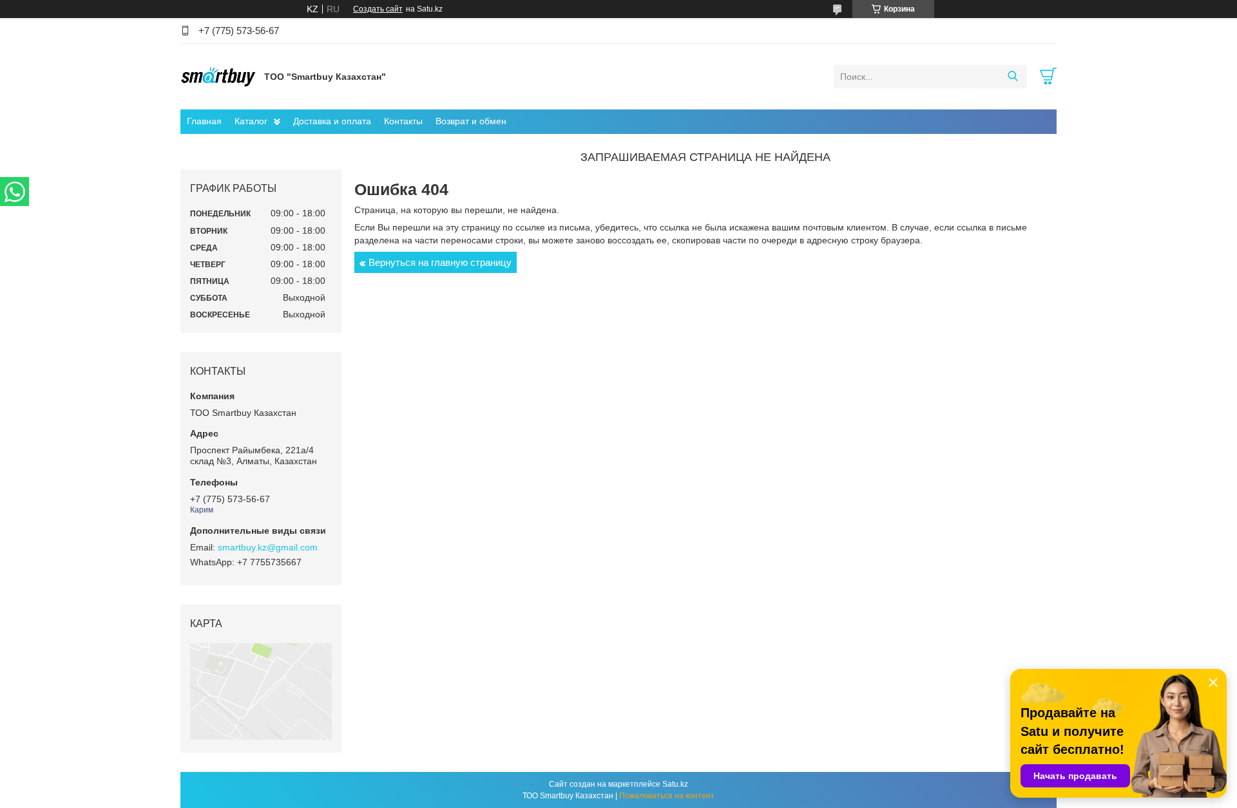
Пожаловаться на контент (666, 795)
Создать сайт (378, 9)
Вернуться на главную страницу (440, 262)
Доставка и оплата (332, 121)
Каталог (251, 121)
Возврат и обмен (471, 121)
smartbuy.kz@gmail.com (268, 547)
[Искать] (1012, 76)
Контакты (403, 121)
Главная (204, 121)
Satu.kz (675, 784)
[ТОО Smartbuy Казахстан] (219, 76)
